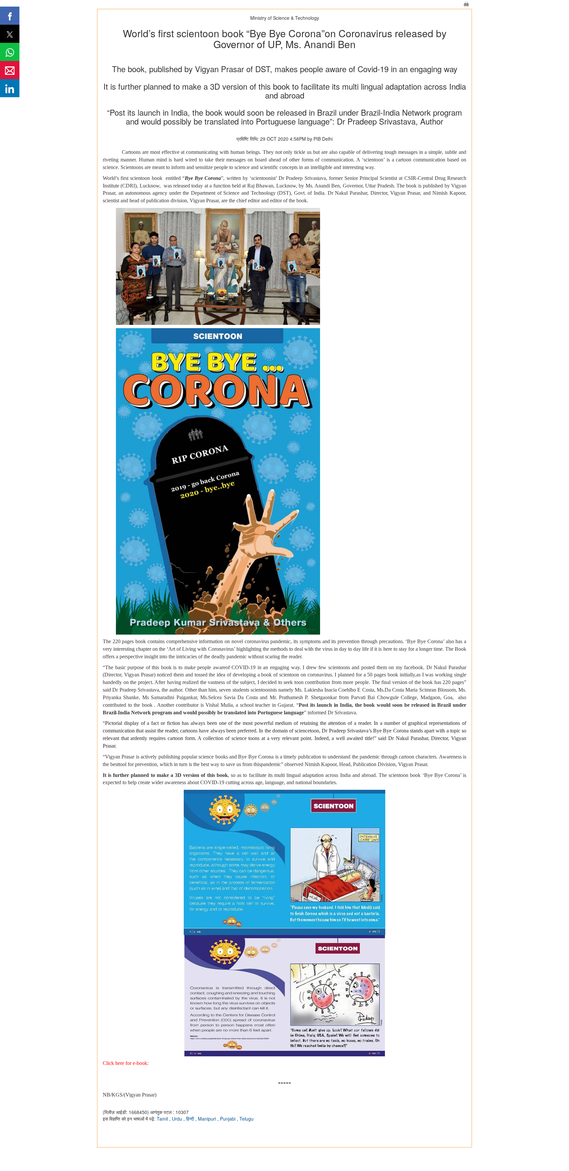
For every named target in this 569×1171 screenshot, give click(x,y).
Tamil (163, 1118)
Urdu (177, 1118)
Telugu (246, 1118)
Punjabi (228, 1118)
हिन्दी (190, 1118)
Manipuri (207, 1118)
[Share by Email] (9, 70)
